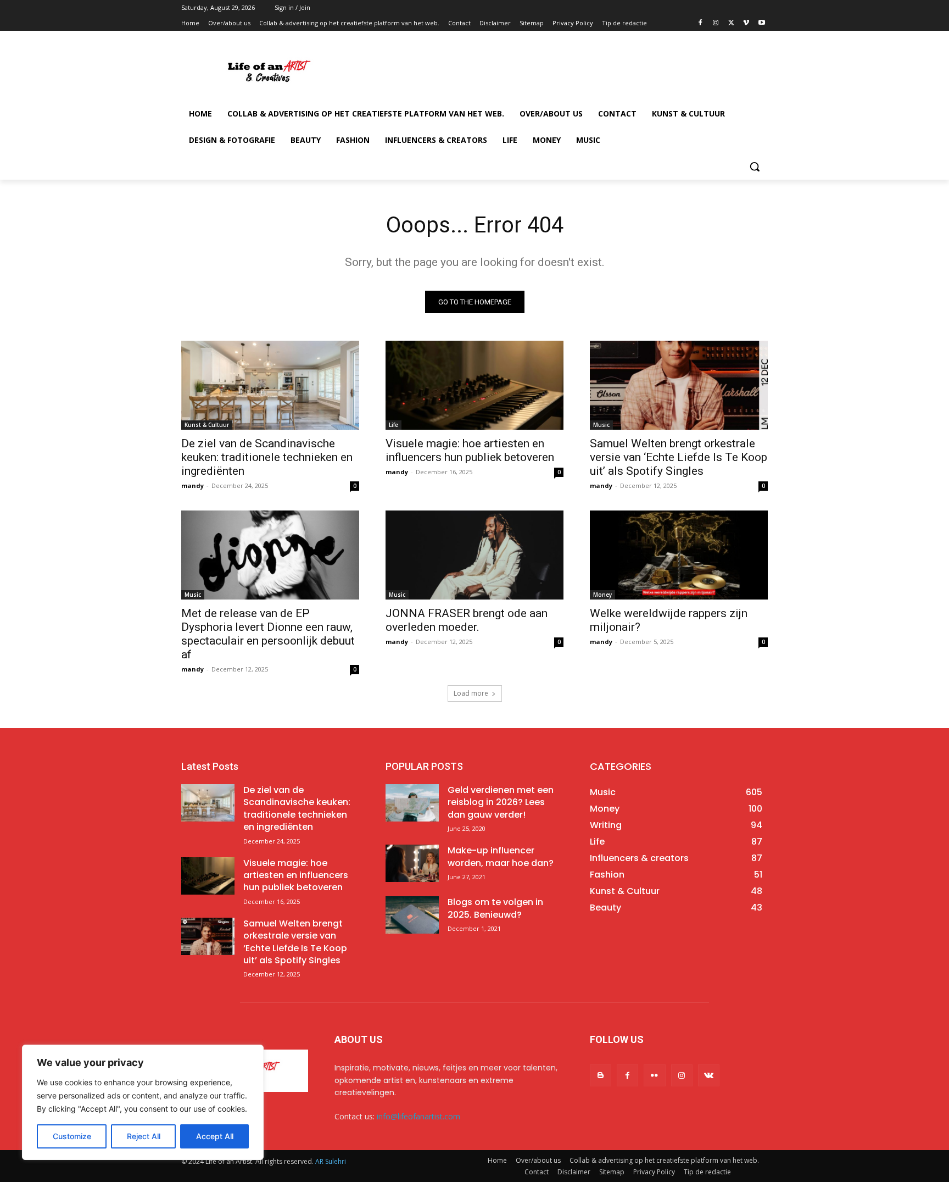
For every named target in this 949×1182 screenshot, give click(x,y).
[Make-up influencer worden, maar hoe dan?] (412, 863)
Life (393, 425)
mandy (192, 485)
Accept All (214, 1136)
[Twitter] (731, 23)
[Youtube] (761, 23)
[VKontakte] (708, 1075)
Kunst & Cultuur (207, 425)
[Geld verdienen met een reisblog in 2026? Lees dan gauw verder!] (412, 803)
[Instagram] (716, 23)
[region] (143, 1102)
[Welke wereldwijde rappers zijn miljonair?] (679, 555)
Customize (72, 1136)
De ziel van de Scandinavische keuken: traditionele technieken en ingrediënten (267, 457)
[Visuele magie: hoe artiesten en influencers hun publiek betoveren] (474, 385)
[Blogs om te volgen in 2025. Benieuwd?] (412, 915)
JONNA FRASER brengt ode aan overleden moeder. (467, 620)
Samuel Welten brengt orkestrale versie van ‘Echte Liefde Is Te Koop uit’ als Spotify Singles (678, 457)
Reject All (143, 1136)
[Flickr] (654, 1075)
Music (601, 425)
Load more (471, 693)
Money (602, 594)
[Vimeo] (746, 23)
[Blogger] (600, 1075)
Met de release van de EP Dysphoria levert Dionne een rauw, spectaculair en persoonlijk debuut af (268, 634)
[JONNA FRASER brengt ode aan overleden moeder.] (474, 555)
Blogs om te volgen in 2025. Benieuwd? (495, 908)
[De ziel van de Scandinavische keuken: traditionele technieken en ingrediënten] (270, 385)
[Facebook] (700, 23)
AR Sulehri (330, 1161)
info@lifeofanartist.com (418, 1116)
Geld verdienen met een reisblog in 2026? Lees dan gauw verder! (501, 802)
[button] (754, 166)
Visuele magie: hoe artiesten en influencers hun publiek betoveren (470, 450)
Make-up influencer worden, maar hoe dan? (501, 856)
